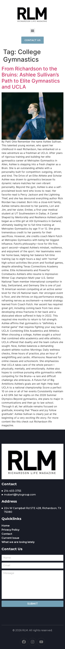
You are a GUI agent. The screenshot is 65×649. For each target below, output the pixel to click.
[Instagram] (32, 642)
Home (6, 525)
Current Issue (10, 537)
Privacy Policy (10, 529)
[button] (32, 30)
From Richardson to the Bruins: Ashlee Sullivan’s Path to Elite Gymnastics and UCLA (31, 78)
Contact (7, 533)
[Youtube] (41, 642)
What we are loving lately (18, 542)
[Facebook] (24, 642)
